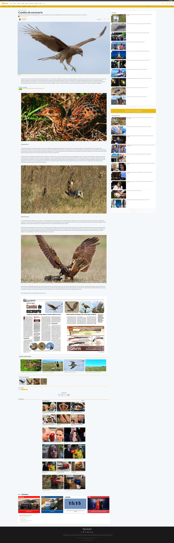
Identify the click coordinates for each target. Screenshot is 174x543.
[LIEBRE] (43, 381)
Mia (103, 535)
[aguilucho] (29, 381)
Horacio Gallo (23, 18)
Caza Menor (23, 389)
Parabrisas (89, 535)
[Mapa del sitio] (92, 532)
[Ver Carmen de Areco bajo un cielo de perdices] (74, 360)
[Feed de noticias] (90, 532)
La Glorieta (34, 6)
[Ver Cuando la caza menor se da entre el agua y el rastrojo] (95, 360)
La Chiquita (13, 6)
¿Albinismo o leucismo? (23, 519)
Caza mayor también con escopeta (24, 516)
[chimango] (22, 381)
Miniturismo (29, 6)
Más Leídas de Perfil (116, 115)
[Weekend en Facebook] (83, 532)
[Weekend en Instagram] (81, 532)
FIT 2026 (9, 6)
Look (98, 535)
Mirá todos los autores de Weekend (133, 110)
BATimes (110, 535)
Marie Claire (77, 535)
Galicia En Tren (19, 6)
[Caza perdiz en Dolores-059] (36, 381)
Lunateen (106, 535)
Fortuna (82, 535)
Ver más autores (23, 19)
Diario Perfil (65, 535)
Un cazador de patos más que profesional (25, 520)
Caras (70, 535)
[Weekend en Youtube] (88, 532)
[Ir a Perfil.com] (171, 0)
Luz (100, 535)
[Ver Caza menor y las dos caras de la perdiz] (52, 360)
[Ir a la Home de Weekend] (87, 529)
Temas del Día (4, 6)
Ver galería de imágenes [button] (23, 16)
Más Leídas (114, 12)
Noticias (73, 535)
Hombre (85, 535)
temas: (20, 389)
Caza (26, 389)
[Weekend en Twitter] (85, 532)
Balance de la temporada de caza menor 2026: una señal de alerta (33, 88)
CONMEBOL (24, 6)
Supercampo (94, 535)
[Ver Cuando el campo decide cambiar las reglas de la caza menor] (31, 360)
